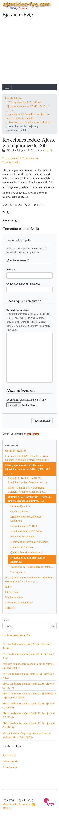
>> (52, 626)
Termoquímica (17, 572)
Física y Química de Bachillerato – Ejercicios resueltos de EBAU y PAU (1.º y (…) (27, 106)
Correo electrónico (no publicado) (23, 283)
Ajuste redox (32, 158)
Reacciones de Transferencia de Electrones (30, 122)
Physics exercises (14, 597)
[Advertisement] (29, 52)
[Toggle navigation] (7, 87)
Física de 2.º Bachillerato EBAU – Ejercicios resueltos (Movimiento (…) (27, 480)
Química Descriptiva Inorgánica (26, 552)
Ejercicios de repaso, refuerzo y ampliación (26, 518)
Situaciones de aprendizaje (19, 602)
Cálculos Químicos (20, 506)
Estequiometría (13, 158)
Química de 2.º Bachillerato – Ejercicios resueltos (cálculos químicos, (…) (29, 499)
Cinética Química (19, 511)
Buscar (6, 619)
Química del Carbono (21, 547)
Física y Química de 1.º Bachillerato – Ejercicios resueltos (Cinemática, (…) (27, 489)
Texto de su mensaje (17, 310)
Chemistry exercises (15, 450)
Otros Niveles (12, 592)
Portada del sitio (13, 98)
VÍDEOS (10, 607)
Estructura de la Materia (22, 536)
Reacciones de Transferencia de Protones (31, 566)
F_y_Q (48, 150)
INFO (8, 586)
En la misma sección (16, 635)
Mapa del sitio (9, 804)
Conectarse (24, 804)
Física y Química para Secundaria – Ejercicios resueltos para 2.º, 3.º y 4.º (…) (29, 579)
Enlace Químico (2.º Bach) (24, 526)
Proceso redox (12, 162)
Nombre (10, 269)
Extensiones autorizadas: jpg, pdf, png (26, 399)
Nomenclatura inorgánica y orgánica (29, 541)
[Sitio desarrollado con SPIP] (50, 801)
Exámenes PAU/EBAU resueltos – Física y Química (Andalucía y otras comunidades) (27, 457)
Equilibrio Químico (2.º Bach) (26, 531)
